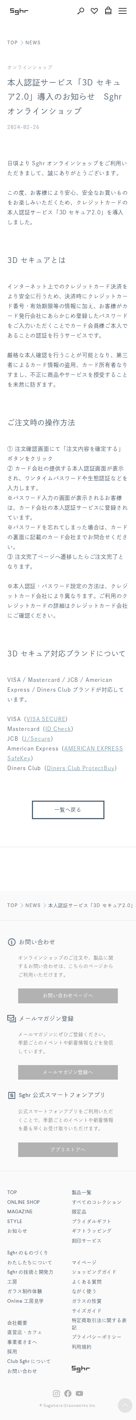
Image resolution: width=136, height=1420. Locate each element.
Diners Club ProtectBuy (80, 768)
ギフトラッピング (92, 1231)
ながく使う (84, 1291)
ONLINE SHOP (23, 1202)
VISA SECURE (45, 719)
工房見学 (25, 1301)
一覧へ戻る (67, 809)
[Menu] (122, 11)
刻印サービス (87, 1241)
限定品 (79, 1212)
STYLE (14, 1221)
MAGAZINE (20, 1212)
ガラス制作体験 (24, 1291)
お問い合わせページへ (68, 995)
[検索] (80, 11)
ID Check (58, 729)
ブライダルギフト (92, 1221)
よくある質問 (87, 1282)
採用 (12, 1352)
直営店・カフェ (24, 1332)
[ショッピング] (108, 11)
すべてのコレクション (97, 1202)
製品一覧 (82, 1192)
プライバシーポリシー (97, 1337)
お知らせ (17, 1231)
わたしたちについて (30, 1263)
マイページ (84, 1263)
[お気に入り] (94, 11)
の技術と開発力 (30, 1272)
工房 (12, 1282)
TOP (12, 42)
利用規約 (82, 1347)
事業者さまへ (22, 1342)
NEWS (32, 42)
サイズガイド (87, 1311)
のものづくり (28, 1253)
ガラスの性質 (87, 1301)
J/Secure (37, 738)
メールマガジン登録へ (68, 1072)
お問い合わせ (22, 1371)
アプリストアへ (68, 1149)
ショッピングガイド (94, 1272)
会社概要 (17, 1323)
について (29, 1361)
